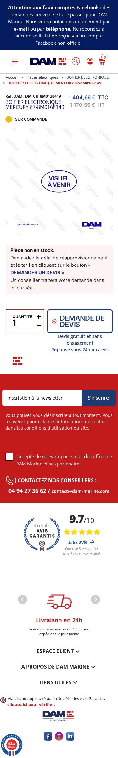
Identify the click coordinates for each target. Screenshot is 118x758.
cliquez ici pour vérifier (30, 704)
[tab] (17, 361)
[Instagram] (59, 736)
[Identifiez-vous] (89, 61)
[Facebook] (47, 736)
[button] (76, 61)
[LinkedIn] (70, 736)
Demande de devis (82, 321)
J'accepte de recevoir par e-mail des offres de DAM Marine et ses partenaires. (63, 460)
